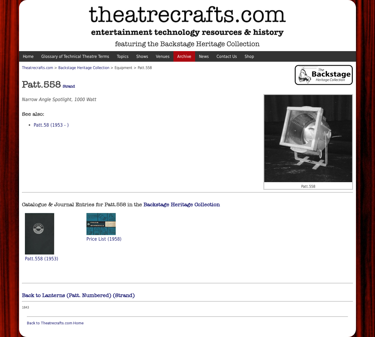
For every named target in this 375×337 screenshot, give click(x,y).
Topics (123, 56)
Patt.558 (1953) (41, 258)
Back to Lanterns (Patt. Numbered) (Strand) (78, 295)
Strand (69, 86)
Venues (163, 56)
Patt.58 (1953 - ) (51, 125)
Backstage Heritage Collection (83, 68)
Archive (184, 56)
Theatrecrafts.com (37, 68)
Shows (142, 56)
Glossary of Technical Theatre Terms (75, 56)
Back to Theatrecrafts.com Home (55, 323)
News (204, 56)
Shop (249, 56)
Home (28, 56)
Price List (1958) (104, 239)
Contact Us (227, 56)
